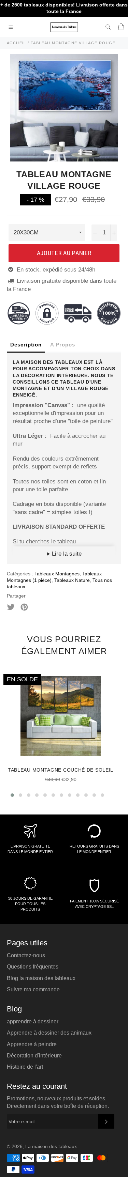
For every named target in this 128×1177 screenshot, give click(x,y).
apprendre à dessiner (32, 1021)
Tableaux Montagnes (57, 573)
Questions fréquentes (32, 967)
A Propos (62, 344)
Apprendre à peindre (32, 1044)
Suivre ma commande (33, 989)
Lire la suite (66, 554)
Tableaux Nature (72, 580)
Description (26, 344)
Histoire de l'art (25, 1067)
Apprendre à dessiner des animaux (49, 1033)
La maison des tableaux (51, 1146)
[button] (12, 795)
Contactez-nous (26, 955)
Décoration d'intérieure (34, 1055)
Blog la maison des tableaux (41, 978)
